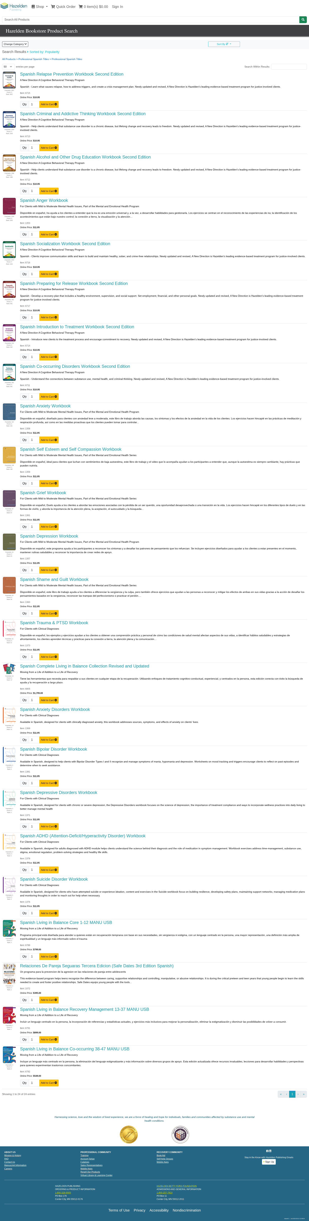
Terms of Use (119, 1210)
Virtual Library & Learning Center (96, 1175)
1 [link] (292, 1094)
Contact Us (9, 1162)
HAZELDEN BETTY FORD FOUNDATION (177, 1186)
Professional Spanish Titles (67, 59)
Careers (8, 1168)
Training (84, 1155)
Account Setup (87, 1159)
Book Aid (161, 1155)
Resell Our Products (90, 1172)
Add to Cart (48, 104)
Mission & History (12, 1155)
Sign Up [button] (269, 1161)
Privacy (139, 1210)
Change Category (14, 44)
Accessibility (159, 1210)
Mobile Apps (86, 1168)
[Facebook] (267, 1151)
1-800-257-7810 (165, 1192)
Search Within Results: (257, 66)
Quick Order (65, 7)
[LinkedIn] (270, 1151)
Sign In (117, 7)
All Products (9, 59)
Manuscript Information (15, 1165)
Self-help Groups (165, 1159)
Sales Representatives (91, 1165)
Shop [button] (40, 7)
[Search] (303, 19)
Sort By (221, 44)
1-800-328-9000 (63, 1192)
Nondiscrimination (187, 1210)
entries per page (25, 66)
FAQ (6, 1159)
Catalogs (84, 1162)
